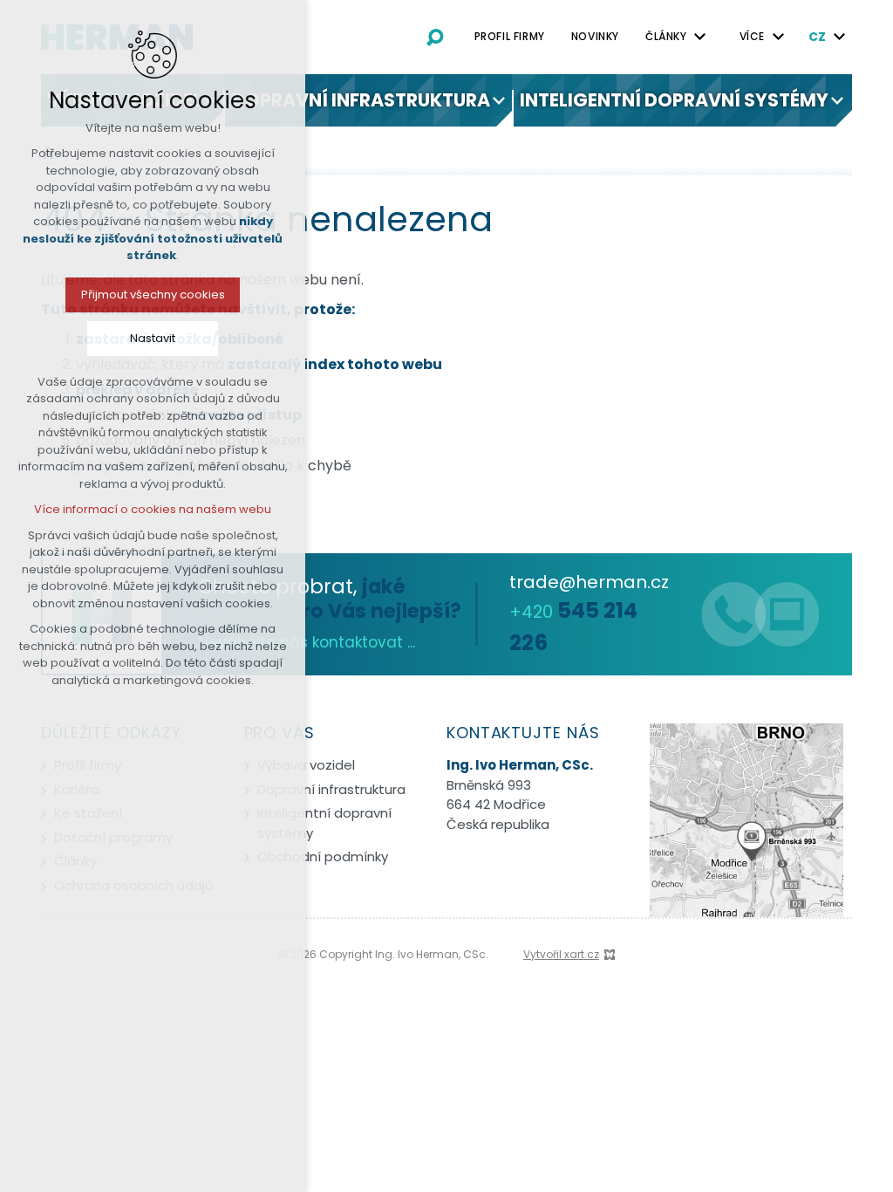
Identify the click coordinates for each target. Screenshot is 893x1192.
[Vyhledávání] (435, 36)
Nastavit (152, 338)
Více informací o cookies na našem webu (152, 509)
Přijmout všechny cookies (153, 294)
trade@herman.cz (589, 582)
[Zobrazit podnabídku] (700, 36)
